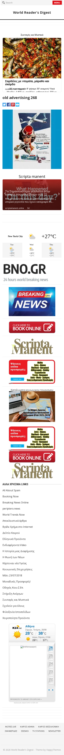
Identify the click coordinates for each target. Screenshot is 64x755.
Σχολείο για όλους (13, 606)
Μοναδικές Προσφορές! (16, 581)
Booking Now (10, 496)
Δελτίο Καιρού (11, 533)
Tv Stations (38, 731)
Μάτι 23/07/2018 (12, 575)
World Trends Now (13, 514)
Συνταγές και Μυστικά (15, 599)
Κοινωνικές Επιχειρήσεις (17, 569)
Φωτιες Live (10, 726)
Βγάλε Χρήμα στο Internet (17, 527)
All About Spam (11, 490)
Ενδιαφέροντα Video (14, 545)
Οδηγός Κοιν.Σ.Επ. (12, 587)
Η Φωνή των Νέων (13, 557)
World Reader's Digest (32, 12)
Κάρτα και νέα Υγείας (14, 563)
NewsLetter (54, 731)
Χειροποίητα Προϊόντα (16, 618)
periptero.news (11, 508)
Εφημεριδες (11, 731)
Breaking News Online (15, 502)
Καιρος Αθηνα (27, 726)
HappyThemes (53, 749)
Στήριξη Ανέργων (12, 593)
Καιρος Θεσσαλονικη (48, 726)
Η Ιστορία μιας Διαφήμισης (18, 551)
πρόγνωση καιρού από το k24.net (26, 703)
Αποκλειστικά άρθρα (14, 520)
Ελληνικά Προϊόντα (13, 539)
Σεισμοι (25, 731)
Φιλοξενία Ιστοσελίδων (16, 612)
